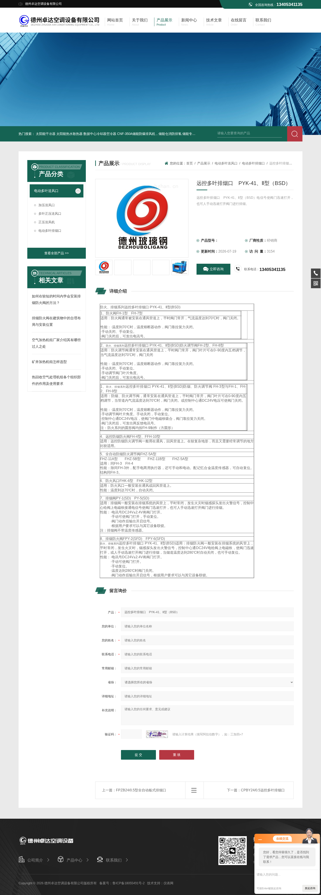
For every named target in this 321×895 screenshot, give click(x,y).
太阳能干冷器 (45, 134)
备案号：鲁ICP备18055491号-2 (122, 883)
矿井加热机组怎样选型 (49, 362)
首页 (189, 163)
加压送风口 (46, 205)
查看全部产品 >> (56, 253)
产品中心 (74, 860)
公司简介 (35, 860)
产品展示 (203, 163)
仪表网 (168, 883)
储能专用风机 (192, 134)
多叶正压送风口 (49, 213)
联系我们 (114, 860)
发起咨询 (310, 888)
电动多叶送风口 (46, 191)
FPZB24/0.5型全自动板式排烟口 (141, 790)
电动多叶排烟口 (49, 230)
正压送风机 (46, 222)
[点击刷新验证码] (157, 734)
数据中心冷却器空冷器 (99, 134)
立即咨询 (217, 269)
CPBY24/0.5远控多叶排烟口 (263, 790)
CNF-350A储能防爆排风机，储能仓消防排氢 (149, 134)
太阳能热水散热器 (69, 134)
